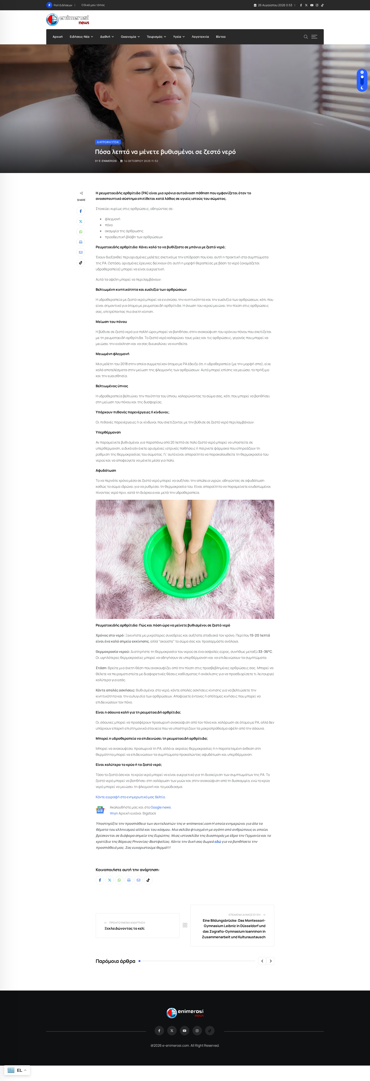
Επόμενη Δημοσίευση (245, 915)
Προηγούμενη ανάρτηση (127, 922)
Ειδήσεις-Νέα (80, 37)
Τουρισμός (155, 37)
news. (167, 807)
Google (156, 807)
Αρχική (58, 37)
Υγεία (177, 37)
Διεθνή (105, 37)
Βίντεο (221, 37)
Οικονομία (128, 37)
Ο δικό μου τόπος (93, 5)
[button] (262, 961)
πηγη (114, 813)
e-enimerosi (108, 161)
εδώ (217, 841)
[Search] (306, 36)
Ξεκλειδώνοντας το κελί (124, 928)
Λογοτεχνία (200, 37)
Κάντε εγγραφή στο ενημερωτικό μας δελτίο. (131, 797)
